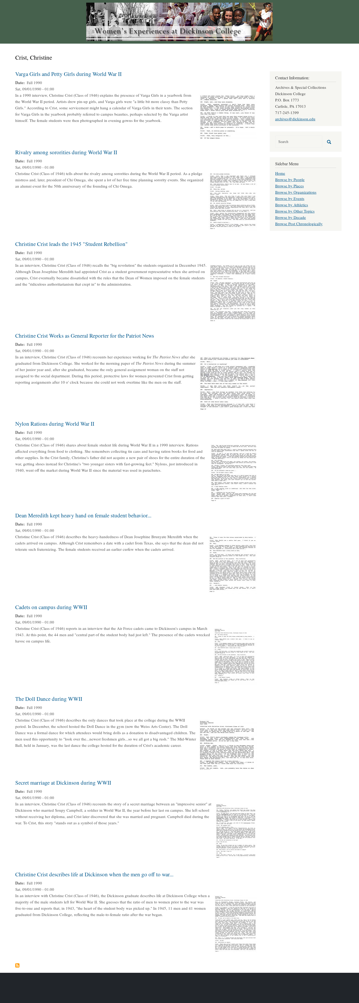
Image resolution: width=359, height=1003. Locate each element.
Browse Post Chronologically (299, 223)
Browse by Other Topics (295, 211)
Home (280, 173)
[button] (228, 116)
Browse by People (290, 179)
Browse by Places (289, 185)
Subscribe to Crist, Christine (17, 965)
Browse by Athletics (291, 204)
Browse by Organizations (295, 192)
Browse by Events (289, 198)
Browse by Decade (290, 217)
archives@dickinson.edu (295, 118)
